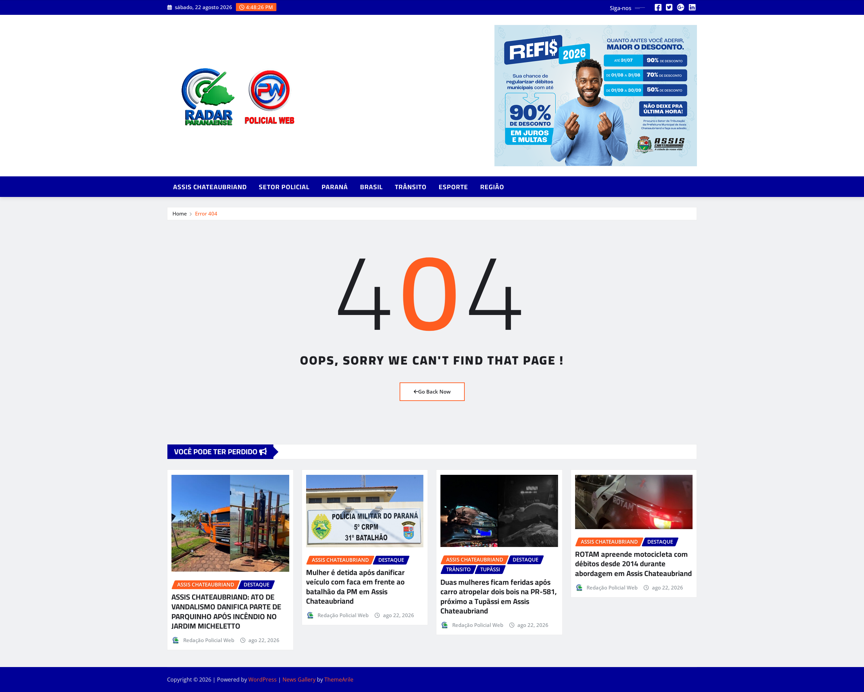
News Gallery (299, 679)
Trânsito (411, 187)
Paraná (335, 187)
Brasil (371, 187)
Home (179, 213)
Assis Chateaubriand (210, 187)
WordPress (262, 679)
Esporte (453, 187)
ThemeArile (338, 679)
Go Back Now (434, 391)
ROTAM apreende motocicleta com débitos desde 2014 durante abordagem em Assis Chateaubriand (633, 563)
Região (492, 187)
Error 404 (206, 213)
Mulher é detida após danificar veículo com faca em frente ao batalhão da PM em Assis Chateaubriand (355, 586)
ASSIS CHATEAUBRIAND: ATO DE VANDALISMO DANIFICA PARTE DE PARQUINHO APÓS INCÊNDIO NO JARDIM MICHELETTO (226, 611)
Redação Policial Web (208, 640)
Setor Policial (284, 187)
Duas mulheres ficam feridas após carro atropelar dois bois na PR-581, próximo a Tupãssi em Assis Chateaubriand (498, 596)
